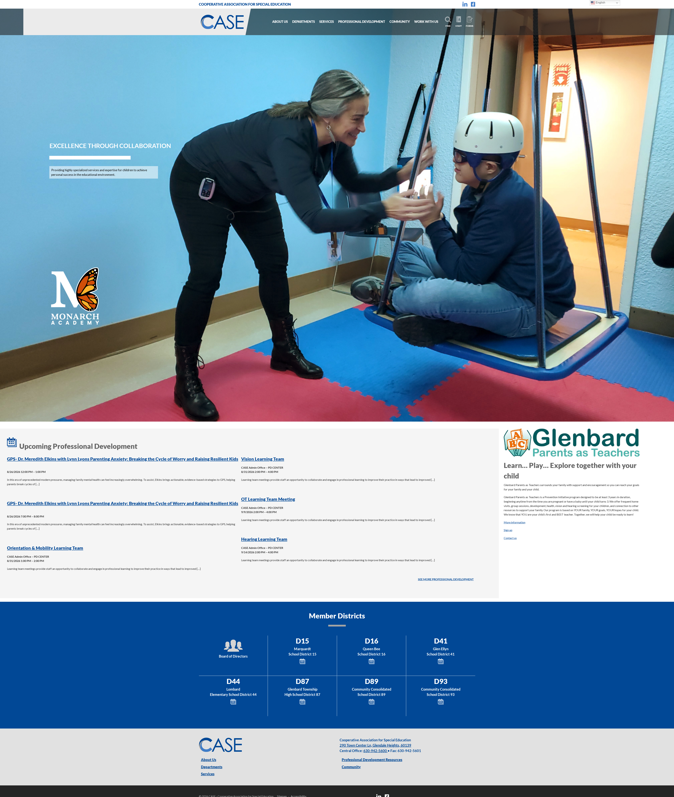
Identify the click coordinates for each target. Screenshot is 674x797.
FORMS (469, 26)
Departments (211, 767)
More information (514, 522)
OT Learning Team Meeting (268, 499)
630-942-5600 (375, 751)
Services (207, 774)
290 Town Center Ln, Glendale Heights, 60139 (375, 745)
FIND (448, 26)
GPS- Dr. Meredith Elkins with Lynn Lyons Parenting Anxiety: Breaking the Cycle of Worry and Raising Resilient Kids (122, 458)
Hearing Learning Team (264, 539)
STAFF (458, 26)
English (600, 2)
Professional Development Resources (372, 759)
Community (351, 767)
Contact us (510, 538)
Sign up (508, 530)
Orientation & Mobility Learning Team (45, 547)
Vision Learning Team (262, 458)
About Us (208, 759)
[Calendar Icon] (302, 659)
